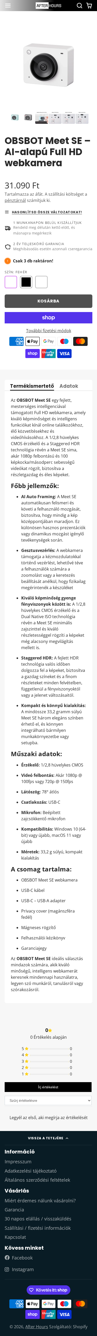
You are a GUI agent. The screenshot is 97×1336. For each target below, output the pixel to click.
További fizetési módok (48, 330)
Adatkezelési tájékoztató (31, 1171)
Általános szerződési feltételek (37, 1180)
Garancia (14, 1209)
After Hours (36, 1327)
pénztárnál (15, 200)
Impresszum (18, 1161)
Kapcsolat (15, 1237)
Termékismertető (32, 386)
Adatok (68, 386)
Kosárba (49, 301)
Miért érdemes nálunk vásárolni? (40, 1200)
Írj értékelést (48, 1087)
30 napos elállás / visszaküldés (38, 1219)
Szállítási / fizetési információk (38, 1228)
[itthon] (49, 5)
